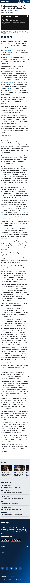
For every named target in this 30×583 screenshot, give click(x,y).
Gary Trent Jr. (10, 88)
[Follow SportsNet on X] (2, 568)
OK (15, 28)
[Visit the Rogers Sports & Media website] (7, 576)
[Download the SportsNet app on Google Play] (16, 540)
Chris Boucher (5, 73)
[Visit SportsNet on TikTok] (20, 568)
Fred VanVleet (10, 43)
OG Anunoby (9, 83)
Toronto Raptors (7, 50)
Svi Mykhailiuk (25, 77)
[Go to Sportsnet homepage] (5, 2)
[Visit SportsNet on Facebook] (11, 568)
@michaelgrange (14, 10)
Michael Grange (5, 10)
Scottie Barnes (23, 75)
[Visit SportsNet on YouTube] (7, 568)
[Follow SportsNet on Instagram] (16, 568)
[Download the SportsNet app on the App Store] (5, 540)
